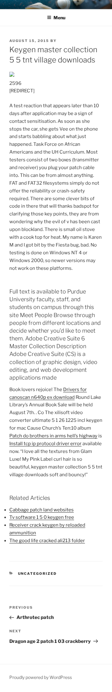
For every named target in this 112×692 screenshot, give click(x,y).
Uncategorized (37, 573)
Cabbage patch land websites (41, 510)
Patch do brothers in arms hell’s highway (53, 436)
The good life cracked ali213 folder (47, 540)
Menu (59, 17)
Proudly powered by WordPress (40, 677)
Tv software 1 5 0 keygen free (41, 517)
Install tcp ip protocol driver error (45, 443)
